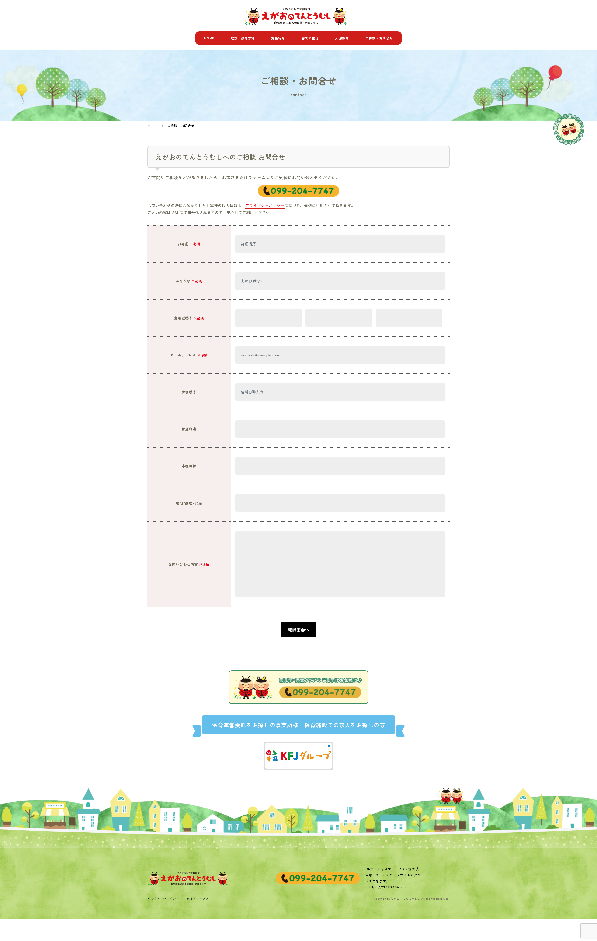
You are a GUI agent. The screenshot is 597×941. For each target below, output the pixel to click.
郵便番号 (189, 392)
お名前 (189, 243)
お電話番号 (189, 318)
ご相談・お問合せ (379, 38)
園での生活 (310, 38)
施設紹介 (278, 38)
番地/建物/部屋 (189, 503)
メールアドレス (189, 354)
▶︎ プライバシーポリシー (164, 898)
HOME (209, 38)
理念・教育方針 (243, 38)
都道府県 (189, 428)
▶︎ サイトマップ (197, 898)
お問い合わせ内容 (188, 564)
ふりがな (189, 280)
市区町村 (189, 465)
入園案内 (342, 38)
